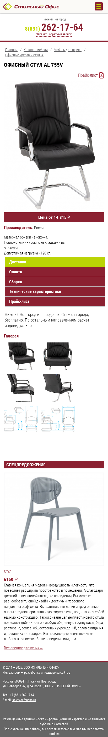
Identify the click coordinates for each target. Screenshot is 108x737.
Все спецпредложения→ (23, 647)
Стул (8, 571)
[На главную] (43, 6)
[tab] (55, 262)
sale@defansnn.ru (24, 699)
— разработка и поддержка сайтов (37, 672)
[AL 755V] (21, 357)
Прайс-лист (88, 75)
